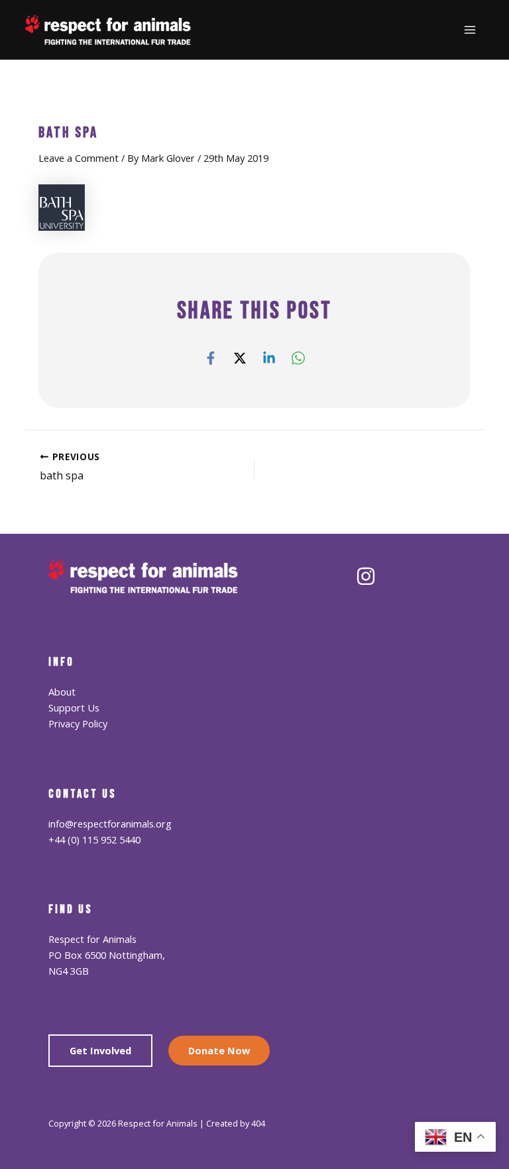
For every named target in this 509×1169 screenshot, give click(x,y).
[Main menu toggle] (470, 30)
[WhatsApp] (298, 357)
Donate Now (219, 1050)
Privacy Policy (77, 723)
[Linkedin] (269, 357)
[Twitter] (240, 357)
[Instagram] (366, 576)
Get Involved (100, 1050)
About (62, 691)
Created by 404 (235, 1123)
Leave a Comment (78, 157)
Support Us (73, 707)
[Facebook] (210, 357)
